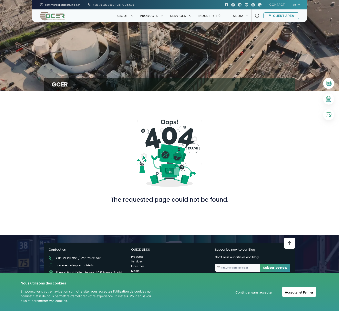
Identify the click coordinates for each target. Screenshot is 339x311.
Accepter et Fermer (299, 292)
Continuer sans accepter (253, 292)
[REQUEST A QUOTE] (328, 83)
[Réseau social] (226, 4)
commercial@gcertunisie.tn (62, 5)
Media (135, 271)
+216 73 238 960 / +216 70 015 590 (113, 5)
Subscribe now (275, 267)
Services (137, 261)
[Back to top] (289, 243)
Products (137, 257)
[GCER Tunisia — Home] (52, 15)
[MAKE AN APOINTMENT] (328, 99)
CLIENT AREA (283, 16)
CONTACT (277, 4)
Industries (137, 266)
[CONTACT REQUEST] (328, 114)
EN (294, 4)
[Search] (257, 15)
